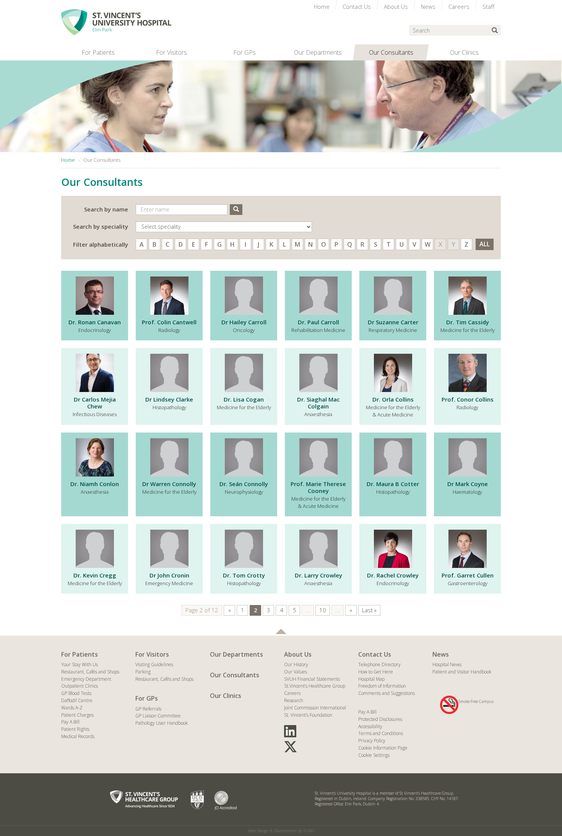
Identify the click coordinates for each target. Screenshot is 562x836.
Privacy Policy (371, 740)
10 (322, 610)
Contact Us (374, 654)
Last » (369, 610)
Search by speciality (100, 226)
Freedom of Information (382, 686)
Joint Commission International (315, 707)
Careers (292, 693)
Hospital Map (371, 679)
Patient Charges (77, 715)
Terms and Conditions (380, 733)
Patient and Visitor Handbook (461, 671)
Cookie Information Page (383, 748)
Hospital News (446, 664)
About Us (298, 654)
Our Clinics (225, 695)
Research (293, 700)
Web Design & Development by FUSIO (281, 830)
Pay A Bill (70, 722)
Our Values (295, 671)
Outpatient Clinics (79, 686)
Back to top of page (281, 631)
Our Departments (236, 654)
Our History (296, 664)
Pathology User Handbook (161, 723)
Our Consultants (234, 675)
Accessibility (370, 726)
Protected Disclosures (380, 719)
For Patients (79, 654)
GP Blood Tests (76, 693)
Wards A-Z (72, 707)
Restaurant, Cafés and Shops (90, 671)
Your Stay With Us (79, 664)
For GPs (146, 698)
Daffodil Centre (77, 700)
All (484, 244)
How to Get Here (375, 671)
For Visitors (152, 654)
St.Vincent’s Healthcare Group (314, 686)
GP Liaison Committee (158, 715)
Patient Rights (75, 729)
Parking (143, 671)
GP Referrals (148, 709)
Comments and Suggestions (386, 693)
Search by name (106, 209)
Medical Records (77, 736)
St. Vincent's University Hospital (116, 22)
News (440, 654)
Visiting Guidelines (154, 664)
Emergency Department (86, 679)
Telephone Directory (379, 664)
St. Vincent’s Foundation (308, 715)
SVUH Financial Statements (312, 679)
